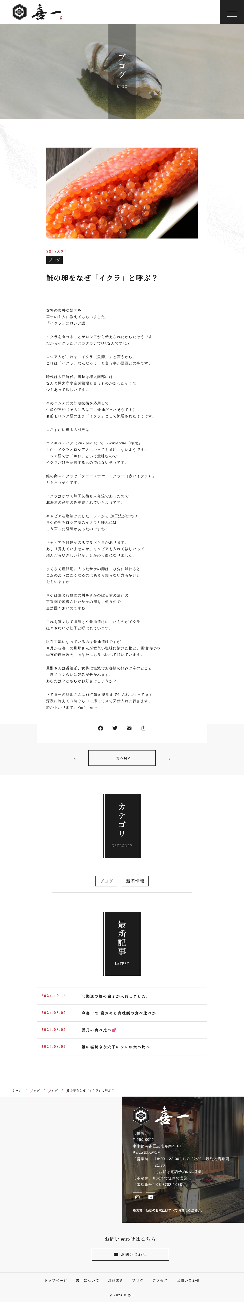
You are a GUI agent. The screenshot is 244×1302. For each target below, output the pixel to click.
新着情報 (135, 881)
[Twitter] (115, 729)
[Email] (129, 729)
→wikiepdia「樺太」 (123, 443)
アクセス (160, 1280)
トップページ (55, 1280)
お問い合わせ (134, 1254)
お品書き (116, 1280)
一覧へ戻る (122, 758)
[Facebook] (100, 729)
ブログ (55, 260)
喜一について (87, 1280)
